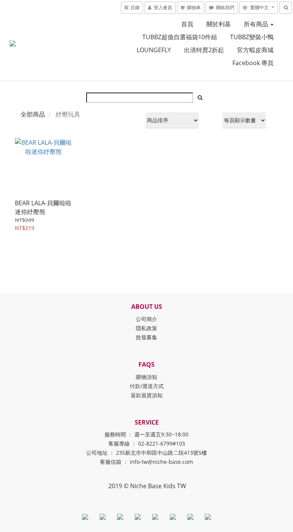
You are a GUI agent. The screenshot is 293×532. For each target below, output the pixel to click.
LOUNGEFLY (154, 50)
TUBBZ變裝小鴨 (252, 37)
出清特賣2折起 (204, 50)
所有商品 (257, 24)
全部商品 (33, 114)
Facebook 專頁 (253, 63)
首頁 (187, 24)
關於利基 (218, 24)
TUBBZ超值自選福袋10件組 (179, 37)
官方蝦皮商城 (255, 50)
